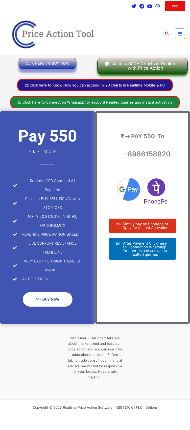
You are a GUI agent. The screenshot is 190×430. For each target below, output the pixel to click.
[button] (175, 6)
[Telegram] (141, 6)
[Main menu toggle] (180, 34)
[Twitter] (133, 6)
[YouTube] (149, 6)
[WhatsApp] (157, 6)
